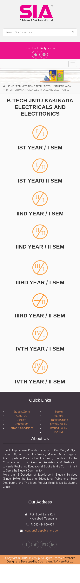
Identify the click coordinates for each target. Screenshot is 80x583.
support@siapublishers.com (42, 530)
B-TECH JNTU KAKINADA (57, 86)
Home (10, 86)
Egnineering (24, 86)
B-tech (38, 86)
